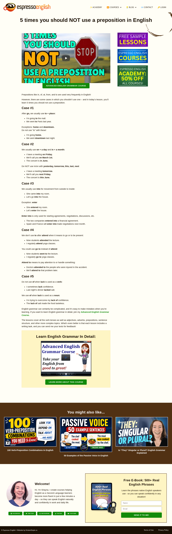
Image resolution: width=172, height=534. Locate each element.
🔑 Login (162, 7)
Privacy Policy (163, 530)
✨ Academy (96, 7)
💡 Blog (130, 7)
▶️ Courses (113, 7)
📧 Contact (147, 7)
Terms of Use (149, 530)
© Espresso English (8, 530)
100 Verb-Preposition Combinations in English (30, 450)
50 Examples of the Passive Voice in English (86, 455)
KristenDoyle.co (31, 530)
